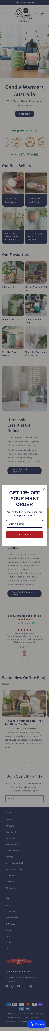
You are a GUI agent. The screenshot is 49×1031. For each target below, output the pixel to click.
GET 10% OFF (24, 535)
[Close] (44, 488)
